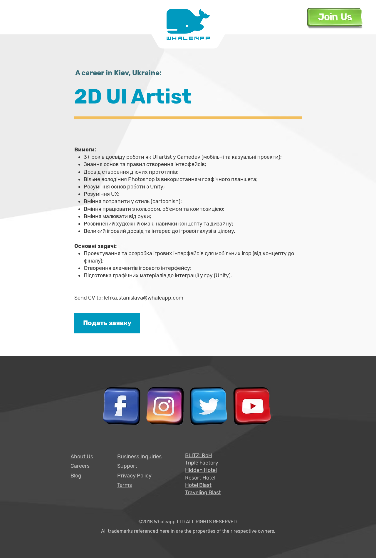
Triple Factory (201, 463)
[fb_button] (121, 406)
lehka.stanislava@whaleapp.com (143, 298)
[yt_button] (252, 406)
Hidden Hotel (201, 470)
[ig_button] (165, 406)
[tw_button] (208, 406)
